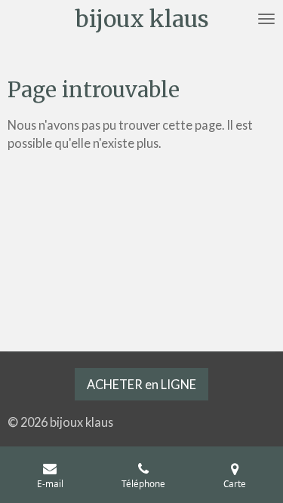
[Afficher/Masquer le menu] (266, 19)
